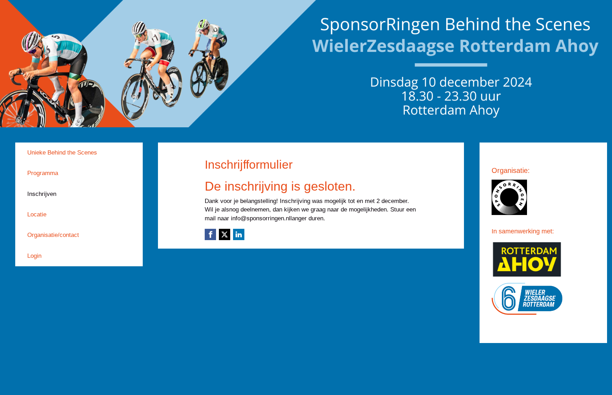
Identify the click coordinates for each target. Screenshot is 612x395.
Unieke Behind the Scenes (62, 152)
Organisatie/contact (53, 235)
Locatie (36, 214)
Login (34, 255)
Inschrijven (41, 194)
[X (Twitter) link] (224, 234)
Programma (42, 173)
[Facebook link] (210, 234)
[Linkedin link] (238, 234)
